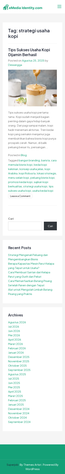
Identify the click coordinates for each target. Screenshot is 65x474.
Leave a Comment (20, 196)
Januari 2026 (16, 352)
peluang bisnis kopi (42, 177)
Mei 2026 (14, 335)
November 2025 (18, 361)
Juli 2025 (13, 378)
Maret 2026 (15, 343)
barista (45, 160)
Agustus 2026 (17, 322)
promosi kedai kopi (20, 182)
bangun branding (29, 160)
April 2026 (14, 339)
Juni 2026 (14, 330)
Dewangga (15, 64)
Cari (11, 218)
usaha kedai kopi (42, 190)
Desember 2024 (18, 408)
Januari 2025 (16, 404)
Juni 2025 (14, 382)
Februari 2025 (17, 400)
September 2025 (19, 369)
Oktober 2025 (17, 365)
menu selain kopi (18, 177)
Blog (24, 155)
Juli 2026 (13, 326)
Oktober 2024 (17, 417)
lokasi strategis (46, 173)
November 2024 (18, 413)
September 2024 (19, 421)
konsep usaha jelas (31, 169)
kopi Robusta (27, 173)
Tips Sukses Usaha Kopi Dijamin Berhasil (29, 52)
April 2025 (14, 391)
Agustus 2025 (17, 374)
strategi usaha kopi (35, 186)
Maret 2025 (15, 395)
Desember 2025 (18, 356)
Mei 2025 (14, 387)
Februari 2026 (17, 348)
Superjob (12, 464)
